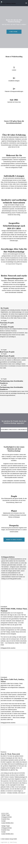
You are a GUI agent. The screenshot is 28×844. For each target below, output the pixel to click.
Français (19, 5)
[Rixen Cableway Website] (8, 3)
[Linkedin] (13, 806)
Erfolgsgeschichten (6, 817)
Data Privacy (13, 842)
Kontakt (3, 821)
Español (19, 8)
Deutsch (19, 3)
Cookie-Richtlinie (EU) (7, 823)
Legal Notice (4, 842)
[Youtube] (3, 806)
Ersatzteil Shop (5, 819)
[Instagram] (6, 806)
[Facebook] (10, 806)
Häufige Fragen (5, 815)
